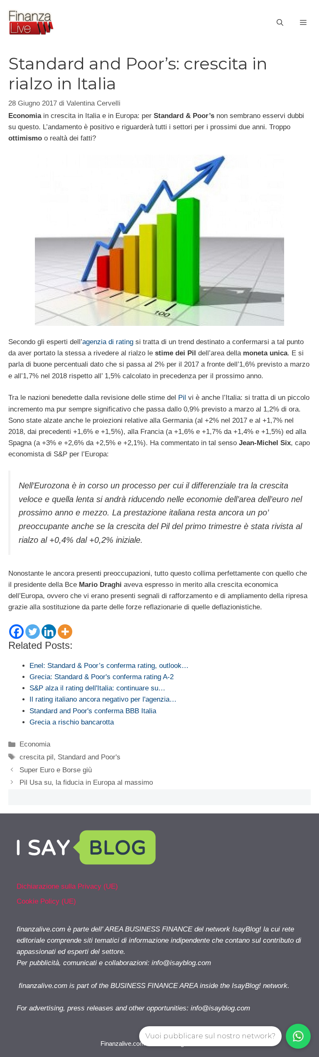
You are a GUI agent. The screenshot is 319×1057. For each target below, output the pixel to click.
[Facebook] (16, 631)
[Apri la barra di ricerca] (280, 22)
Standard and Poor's (89, 757)
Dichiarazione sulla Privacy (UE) (67, 886)
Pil (182, 398)
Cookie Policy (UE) (46, 901)
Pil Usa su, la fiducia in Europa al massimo (86, 782)
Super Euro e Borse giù (56, 770)
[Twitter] (32, 631)
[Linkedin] (49, 631)
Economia (35, 744)
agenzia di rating (107, 342)
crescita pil (37, 757)
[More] (65, 631)
